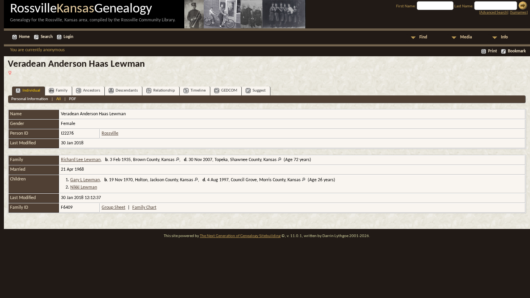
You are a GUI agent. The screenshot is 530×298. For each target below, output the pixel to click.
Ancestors (91, 90)
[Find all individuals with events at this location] (177, 160)
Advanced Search (493, 12)
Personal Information (29, 99)
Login (68, 37)
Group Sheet (113, 207)
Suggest (259, 90)
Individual (31, 90)
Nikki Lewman (83, 187)
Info (504, 37)
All (58, 99)
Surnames (519, 12)
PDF (72, 99)
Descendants (127, 90)
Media (466, 37)
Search (47, 37)
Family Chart (144, 207)
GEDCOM (229, 90)
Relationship (164, 90)
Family (62, 90)
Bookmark (517, 51)
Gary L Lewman (85, 180)
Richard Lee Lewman (80, 160)
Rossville (110, 133)
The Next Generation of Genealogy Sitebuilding (240, 236)
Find (423, 37)
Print (492, 51)
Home (24, 37)
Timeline (198, 90)
